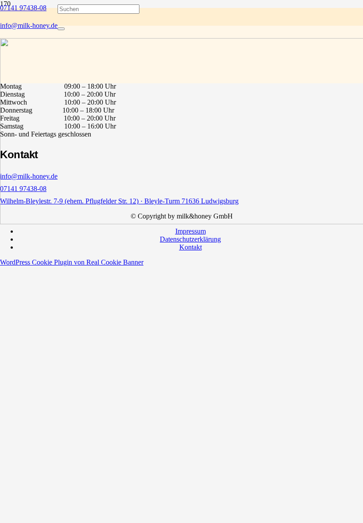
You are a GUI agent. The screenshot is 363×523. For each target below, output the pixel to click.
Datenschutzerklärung (190, 239)
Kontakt (190, 247)
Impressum (190, 231)
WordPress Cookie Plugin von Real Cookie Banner (71, 262)
